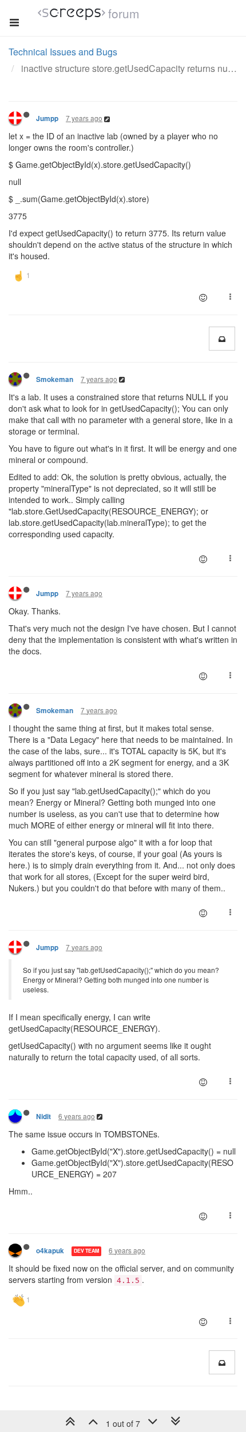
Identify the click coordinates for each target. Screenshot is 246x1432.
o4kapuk (50, 1251)
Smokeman (54, 379)
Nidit (43, 1116)
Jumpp (47, 118)
